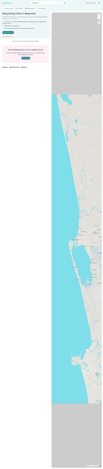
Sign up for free (8, 32)
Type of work (9, 8)
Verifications (30, 8)
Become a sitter (91, 3)
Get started (25, 58)
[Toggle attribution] (100, 466)
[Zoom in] (99, 15)
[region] (77, 240)
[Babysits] (7, 3)
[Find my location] (99, 22)
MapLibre (89, 466)
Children (20, 8)
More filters (42, 8)
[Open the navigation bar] (99, 3)
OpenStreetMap (95, 466)
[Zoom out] (99, 18)
